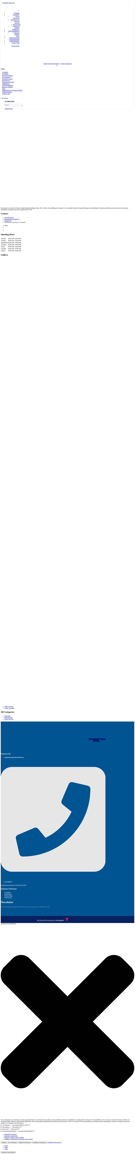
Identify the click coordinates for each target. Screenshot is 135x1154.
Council (5, 60)
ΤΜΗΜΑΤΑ (15, 29)
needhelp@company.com (12, 51)
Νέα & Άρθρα (8, 896)
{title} (6, 1145)
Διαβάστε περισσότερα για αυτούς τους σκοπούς (18, 1139)
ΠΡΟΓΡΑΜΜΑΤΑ (13, 31)
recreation (11, 708)
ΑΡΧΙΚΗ (16, 13)
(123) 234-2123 (9, 217)
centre (6, 708)
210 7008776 (8, 881)
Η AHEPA (16, 15)
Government (12, 60)
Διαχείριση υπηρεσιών (11, 1136)
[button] (67, 1022)
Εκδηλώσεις (8, 894)
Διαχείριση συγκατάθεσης (8, 1152)
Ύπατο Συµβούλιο (16, 17)
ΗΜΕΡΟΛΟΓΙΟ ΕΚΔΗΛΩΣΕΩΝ (14, 38)
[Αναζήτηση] (22, 105)
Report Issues (15, 46)
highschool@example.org (11, 219)
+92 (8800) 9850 (9, 101)
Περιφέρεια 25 (15, 20)
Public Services (69, 129)
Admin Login (15, 43)
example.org (8, 221)
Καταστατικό (17, 24)
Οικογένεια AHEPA (16, 27)
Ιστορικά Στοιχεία (16, 22)
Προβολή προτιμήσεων (25, 1142)
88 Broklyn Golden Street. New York (17, 57)
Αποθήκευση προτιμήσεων (40, 1142)
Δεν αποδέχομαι (12, 1142)
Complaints (21, 60)
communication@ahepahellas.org (14, 757)
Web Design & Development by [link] (51, 920)
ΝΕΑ (17, 36)
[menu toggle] (18, 10)
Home (69, 125)
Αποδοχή (3, 1142)
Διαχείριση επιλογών (10, 1134)
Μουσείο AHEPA (16, 33)
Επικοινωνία (8, 897)
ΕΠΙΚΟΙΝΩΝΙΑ (14, 41)
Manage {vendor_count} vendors (14, 1137)
